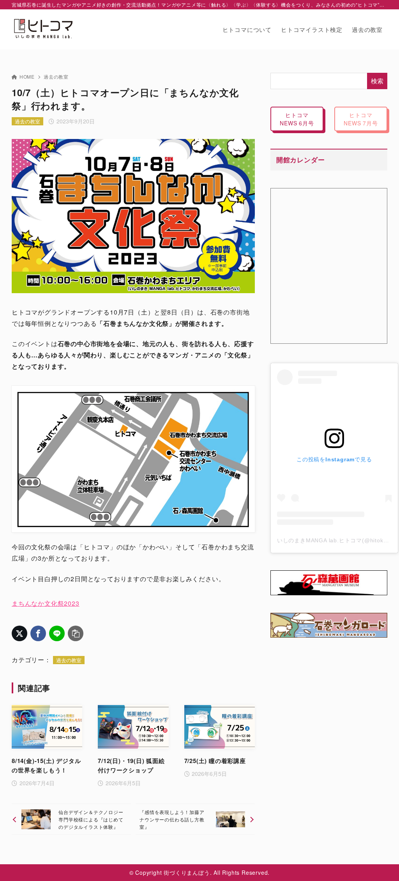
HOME (27, 76)
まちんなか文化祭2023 (45, 603)
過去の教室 (56, 76)
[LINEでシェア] (57, 633)
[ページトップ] (381, 863)
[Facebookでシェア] (38, 633)
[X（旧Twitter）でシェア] (19, 633)
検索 (377, 80)
